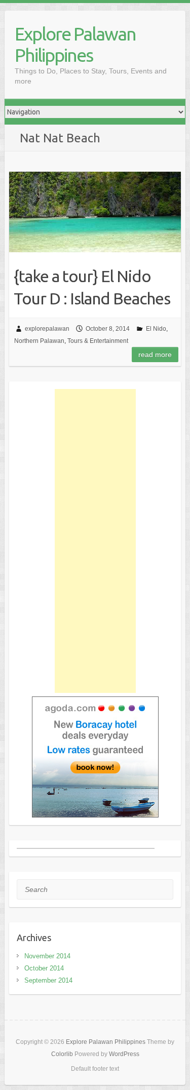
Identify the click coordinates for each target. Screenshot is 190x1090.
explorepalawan (47, 328)
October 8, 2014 (108, 328)
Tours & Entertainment (97, 340)
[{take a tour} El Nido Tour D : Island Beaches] (94, 212)
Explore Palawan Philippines (75, 44)
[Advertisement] (95, 541)
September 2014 (48, 980)
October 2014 (44, 968)
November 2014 (47, 956)
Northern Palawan (39, 340)
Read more (155, 355)
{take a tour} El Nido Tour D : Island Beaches (92, 287)
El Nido (156, 328)
